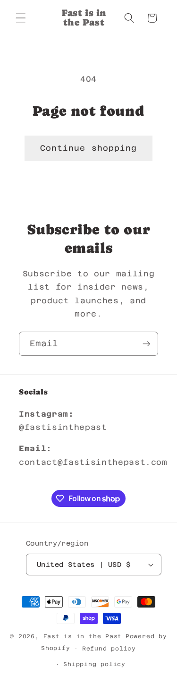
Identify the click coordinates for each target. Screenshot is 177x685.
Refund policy (109, 648)
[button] (20, 18)
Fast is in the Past (82, 636)
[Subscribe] (146, 344)
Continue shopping (88, 148)
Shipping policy (94, 664)
